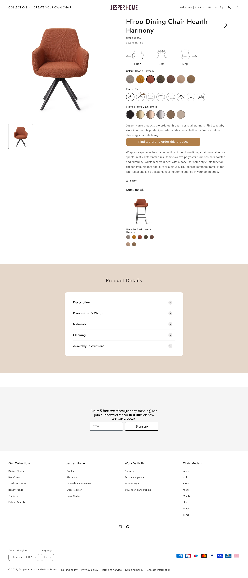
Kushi (186, 490)
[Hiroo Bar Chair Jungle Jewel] (146, 237)
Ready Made (15, 490)
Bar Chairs (14, 477)
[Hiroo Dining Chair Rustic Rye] (171, 79)
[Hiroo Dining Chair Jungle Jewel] (160, 79)
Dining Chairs (16, 471)
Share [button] (133, 180)
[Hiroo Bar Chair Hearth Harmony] (140, 237)
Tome (186, 515)
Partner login (132, 483)
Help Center (74, 496)
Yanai (186, 471)
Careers (129, 471)
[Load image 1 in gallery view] (20, 136)
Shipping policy (134, 569)
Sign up (141, 426)
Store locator (74, 490)
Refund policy (69, 569)
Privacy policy (89, 569)
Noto (186, 502)
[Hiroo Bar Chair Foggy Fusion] (128, 237)
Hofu (185, 477)
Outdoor (13, 496)
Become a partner (135, 477)
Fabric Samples (17, 502)
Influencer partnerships (138, 490)
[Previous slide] (128, 56)
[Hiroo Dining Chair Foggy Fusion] (130, 79)
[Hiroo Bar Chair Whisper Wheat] (128, 244)
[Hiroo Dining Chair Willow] (191, 79)
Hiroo (186, 483)
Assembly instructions (79, 483)
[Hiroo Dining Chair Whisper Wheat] (181, 79)
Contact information (158, 569)
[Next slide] (194, 56)
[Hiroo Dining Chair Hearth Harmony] (150, 79)
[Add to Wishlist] (224, 25)
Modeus (44, 569)
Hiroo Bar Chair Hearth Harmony (138, 231)
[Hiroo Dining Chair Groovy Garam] (140, 79)
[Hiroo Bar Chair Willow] (134, 244)
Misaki (186, 496)
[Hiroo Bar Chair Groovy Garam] (134, 237)
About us (72, 477)
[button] (19, 7)
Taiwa (186, 508)
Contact (71, 471)
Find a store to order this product (163, 141)
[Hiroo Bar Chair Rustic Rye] (152, 237)
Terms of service (112, 569)
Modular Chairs (17, 483)
